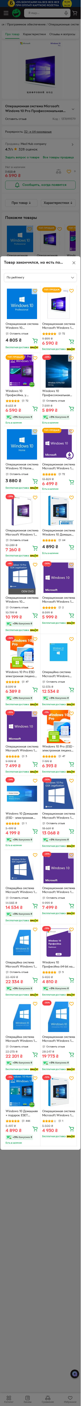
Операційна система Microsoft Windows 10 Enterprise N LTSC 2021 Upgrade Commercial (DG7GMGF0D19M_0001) (22, 965)
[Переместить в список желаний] (35, 290)
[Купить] (35, 340)
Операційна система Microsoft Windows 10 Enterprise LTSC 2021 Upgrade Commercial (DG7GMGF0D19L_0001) (22, 1040)
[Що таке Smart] (34, 347)
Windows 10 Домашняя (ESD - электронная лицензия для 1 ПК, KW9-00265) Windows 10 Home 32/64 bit (22, 816)
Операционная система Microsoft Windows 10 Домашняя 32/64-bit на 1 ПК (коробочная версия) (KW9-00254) (58, 1114)
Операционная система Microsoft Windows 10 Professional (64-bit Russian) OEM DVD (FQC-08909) (58, 600)
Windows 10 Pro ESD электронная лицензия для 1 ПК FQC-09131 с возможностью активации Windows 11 (22, 675)
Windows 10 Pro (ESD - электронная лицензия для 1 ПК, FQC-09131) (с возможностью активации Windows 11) (58, 749)
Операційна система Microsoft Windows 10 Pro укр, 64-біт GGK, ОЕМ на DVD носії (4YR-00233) (21, 891)
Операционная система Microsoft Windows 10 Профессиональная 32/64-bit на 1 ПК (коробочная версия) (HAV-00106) (22, 533)
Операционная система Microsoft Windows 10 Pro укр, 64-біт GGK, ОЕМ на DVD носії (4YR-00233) (58, 816)
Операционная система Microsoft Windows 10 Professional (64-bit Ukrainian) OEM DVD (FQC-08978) (22, 749)
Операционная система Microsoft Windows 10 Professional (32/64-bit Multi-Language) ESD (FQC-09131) (58, 467)
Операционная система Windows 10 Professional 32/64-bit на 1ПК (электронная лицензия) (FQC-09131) (22, 327)
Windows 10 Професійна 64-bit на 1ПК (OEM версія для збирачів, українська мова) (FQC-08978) (57, 965)
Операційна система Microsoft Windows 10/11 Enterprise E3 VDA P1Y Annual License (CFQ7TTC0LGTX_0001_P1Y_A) (58, 675)
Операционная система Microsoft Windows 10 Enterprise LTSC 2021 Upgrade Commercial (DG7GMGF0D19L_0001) (58, 1040)
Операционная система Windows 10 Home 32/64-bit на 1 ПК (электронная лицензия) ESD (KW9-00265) (22, 467)
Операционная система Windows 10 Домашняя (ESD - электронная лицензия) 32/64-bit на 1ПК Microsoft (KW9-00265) (58, 533)
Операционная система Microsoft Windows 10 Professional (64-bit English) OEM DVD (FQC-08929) (58, 891)
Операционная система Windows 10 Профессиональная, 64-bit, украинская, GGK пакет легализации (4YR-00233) (22, 600)
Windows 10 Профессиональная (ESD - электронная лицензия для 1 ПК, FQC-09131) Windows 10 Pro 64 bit (57, 394)
